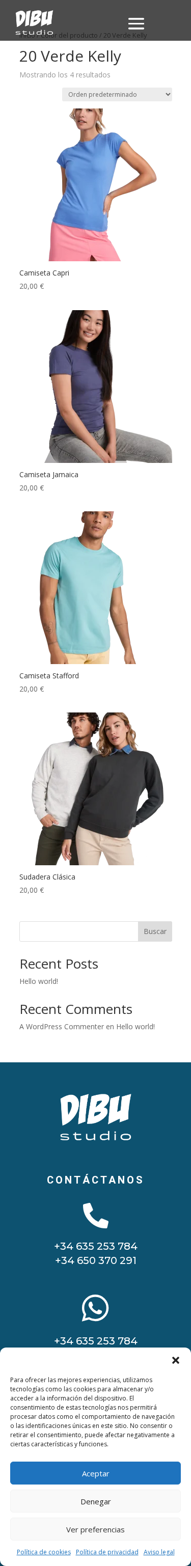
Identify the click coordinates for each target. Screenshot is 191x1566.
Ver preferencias (95, 1529)
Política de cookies (44, 1552)
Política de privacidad (107, 1552)
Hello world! (38, 981)
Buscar (155, 931)
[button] (176, 1360)
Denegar (95, 1501)
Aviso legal (159, 1552)
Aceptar (96, 1473)
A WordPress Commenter (61, 1026)
